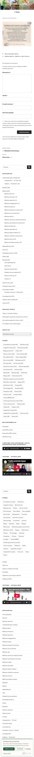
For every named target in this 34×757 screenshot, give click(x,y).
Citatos (19, 351)
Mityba (4, 191)
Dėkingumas (20, 360)
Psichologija (8, 388)
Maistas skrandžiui (9, 229)
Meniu (18, 12)
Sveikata (17, 394)
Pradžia (4, 562)
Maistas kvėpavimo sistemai (12, 210)
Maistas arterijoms (9, 197)
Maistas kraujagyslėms (11, 203)
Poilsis (4, 256)
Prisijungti (5, 426)
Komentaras (6, 72)
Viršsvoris (24, 413)
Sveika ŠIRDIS (8, 397)
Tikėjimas (21, 404)
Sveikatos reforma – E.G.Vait (12, 292)
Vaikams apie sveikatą (8, 299)
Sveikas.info (19, 4)
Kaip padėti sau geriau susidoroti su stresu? (15, 317)
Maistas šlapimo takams (11, 232)
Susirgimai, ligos (7, 286)
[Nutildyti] (25, 448)
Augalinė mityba (9, 348)
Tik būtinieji (20, 749)
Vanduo (4, 303)
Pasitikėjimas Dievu (12, 54)
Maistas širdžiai (8, 226)
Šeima (15, 416)
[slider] (28, 448)
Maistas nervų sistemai (11, 213)
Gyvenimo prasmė (10, 366)
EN (26, 753)
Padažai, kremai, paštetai (11, 272)
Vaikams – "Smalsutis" (10, 184)
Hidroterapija (24, 366)
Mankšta (5, 187)
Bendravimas (23, 348)
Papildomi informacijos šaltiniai (11, 575)
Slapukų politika (7, 579)
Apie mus (5, 565)
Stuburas (7, 394)
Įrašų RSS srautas (7, 430)
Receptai (5, 260)
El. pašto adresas (8, 104)
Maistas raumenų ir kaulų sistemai (14, 219)
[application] (17, 448)
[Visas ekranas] (29, 474)
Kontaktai (5, 572)
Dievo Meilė (8, 357)
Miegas (6, 376)
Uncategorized (6, 296)
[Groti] (4, 448)
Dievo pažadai (21, 357)
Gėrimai (6, 266)
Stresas (17, 391)
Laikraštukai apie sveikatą (9, 178)
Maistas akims (8, 193)
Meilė (24, 373)
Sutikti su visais (9, 749)
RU (30, 753)
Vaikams (15, 407)
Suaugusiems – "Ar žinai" (11, 180)
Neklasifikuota (6, 246)
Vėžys (6, 416)
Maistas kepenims (9, 200)
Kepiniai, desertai (9, 269)
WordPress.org (6, 436)
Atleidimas (24, 344)
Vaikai (6, 407)
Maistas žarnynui (9, 239)
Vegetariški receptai (10, 413)
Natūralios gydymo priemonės (13, 379)
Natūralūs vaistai (9, 382)
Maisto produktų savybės (11, 242)
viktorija (13, 18)
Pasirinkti (28, 749)
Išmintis (18, 56)
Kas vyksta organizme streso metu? (12, 320)
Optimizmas (8, 385)
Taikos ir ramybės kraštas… (10, 313)
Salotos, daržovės (9, 275)
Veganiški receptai (10, 410)
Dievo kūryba (22, 354)
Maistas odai (8, 216)
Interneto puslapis (8, 112)
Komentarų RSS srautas (9, 433)
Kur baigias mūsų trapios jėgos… (11, 323)
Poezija (18, 385)
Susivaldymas (6, 289)
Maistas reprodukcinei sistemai (13, 223)
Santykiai (19, 388)
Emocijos (7, 363)
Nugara (21, 382)
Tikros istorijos (9, 404)
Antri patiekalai (8, 262)
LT (23, 753)
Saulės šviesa (6, 283)
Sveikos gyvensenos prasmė (13, 401)
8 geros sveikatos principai (10, 568)
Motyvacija (26, 56)
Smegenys (7, 391)
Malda (6, 373)
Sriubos (6, 279)
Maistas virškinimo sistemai (12, 236)
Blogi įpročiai (8, 351)
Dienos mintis (9, 56)
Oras (3, 249)
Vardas (5, 95)
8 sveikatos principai (10, 344)
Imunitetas (7, 369)
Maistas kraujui (8, 206)
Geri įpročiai (18, 363)
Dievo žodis (8, 360)
